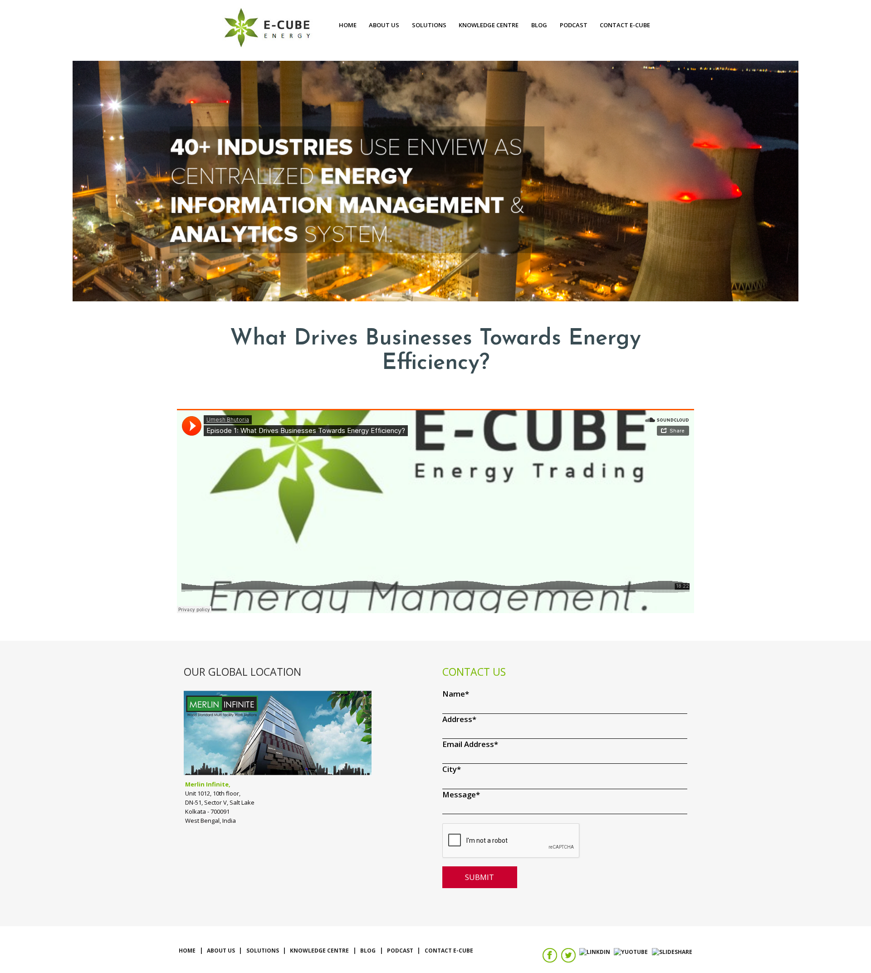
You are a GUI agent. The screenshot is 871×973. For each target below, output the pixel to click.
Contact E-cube (449, 950)
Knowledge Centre (489, 25)
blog (539, 25)
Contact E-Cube (625, 25)
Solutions (429, 25)
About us (221, 950)
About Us (384, 25)
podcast (573, 25)
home (348, 25)
